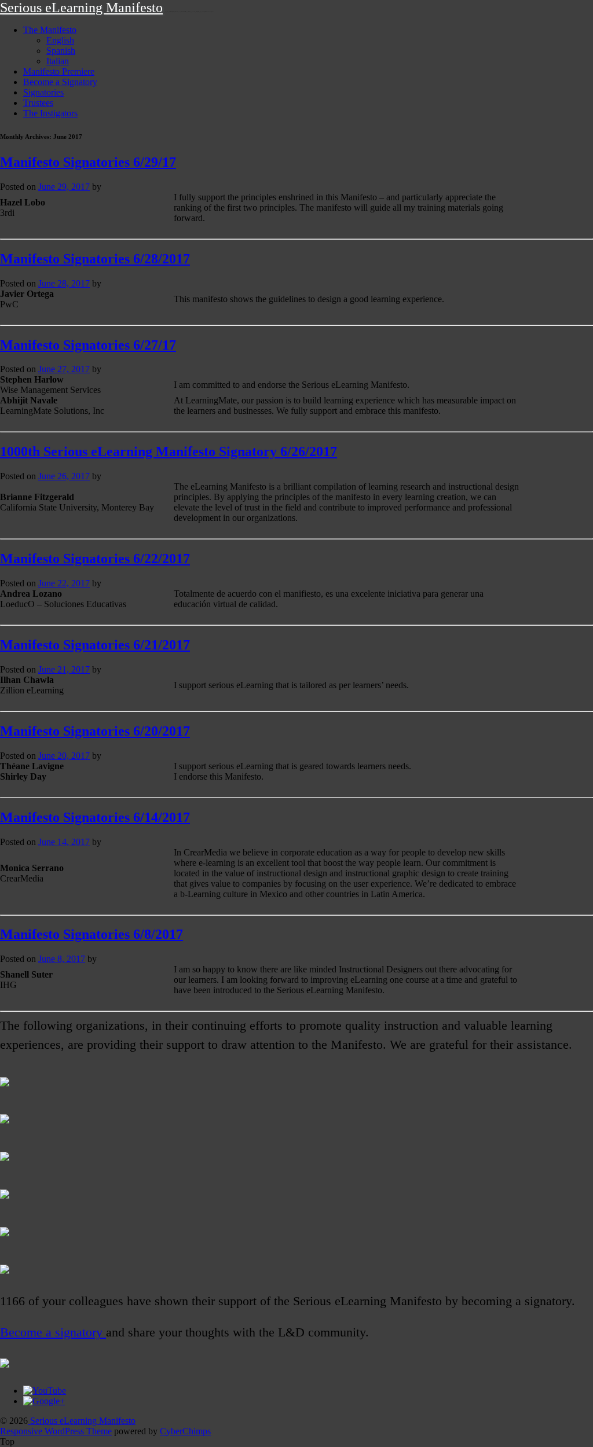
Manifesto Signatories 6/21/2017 (95, 644)
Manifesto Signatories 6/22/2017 (95, 558)
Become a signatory (53, 1332)
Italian (57, 61)
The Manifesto (49, 30)
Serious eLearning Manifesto (81, 7)
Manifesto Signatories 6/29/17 (88, 162)
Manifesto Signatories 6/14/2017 (95, 817)
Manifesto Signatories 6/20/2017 (95, 731)
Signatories (43, 92)
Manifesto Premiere (58, 71)
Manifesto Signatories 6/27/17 (88, 344)
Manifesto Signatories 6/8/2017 (91, 934)
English (60, 40)
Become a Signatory (60, 82)
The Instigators (50, 113)
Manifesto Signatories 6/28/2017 (95, 258)
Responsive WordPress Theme (56, 1431)
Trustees (38, 103)
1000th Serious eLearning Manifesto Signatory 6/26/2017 (168, 451)
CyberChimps (185, 1431)
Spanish (60, 51)
